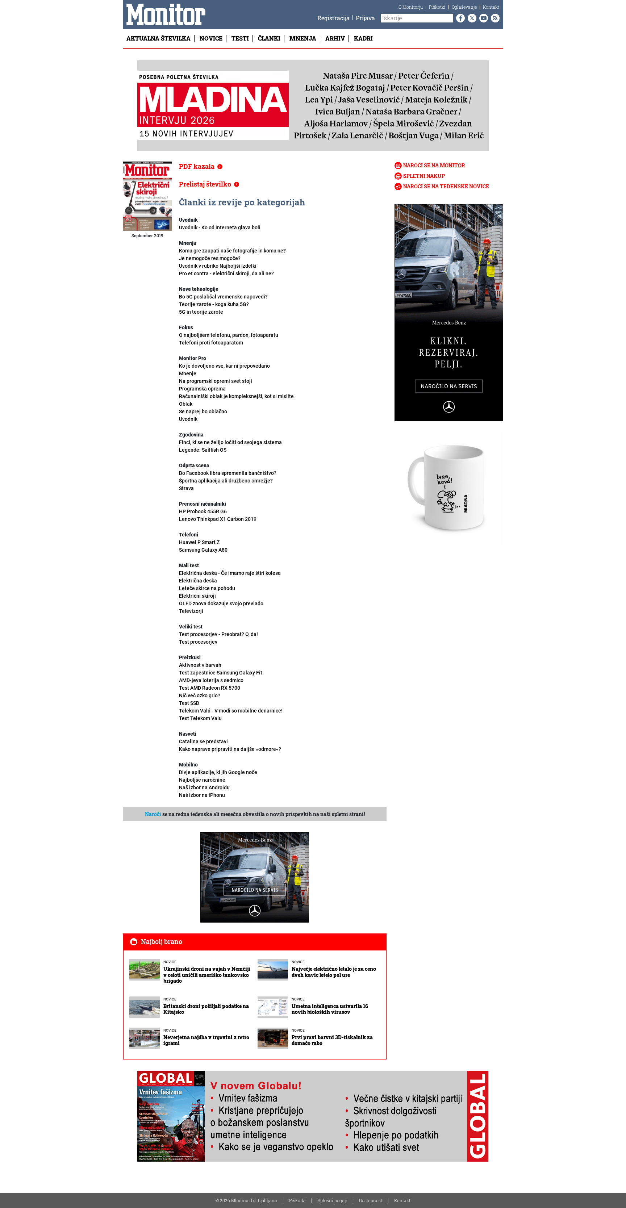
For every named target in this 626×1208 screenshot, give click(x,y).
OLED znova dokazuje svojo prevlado (221, 607)
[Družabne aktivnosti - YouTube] (482, 18)
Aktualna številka (158, 38)
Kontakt (491, 7)
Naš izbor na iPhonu (202, 795)
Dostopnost (370, 1200)
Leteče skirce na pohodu (207, 592)
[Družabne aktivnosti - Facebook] (459, 18)
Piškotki (437, 7)
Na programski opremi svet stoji (215, 385)
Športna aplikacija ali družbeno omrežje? (226, 484)
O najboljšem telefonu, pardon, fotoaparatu (228, 339)
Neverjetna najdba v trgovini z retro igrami (206, 1040)
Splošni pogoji (332, 1200)
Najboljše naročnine (202, 780)
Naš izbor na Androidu (204, 787)
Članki (269, 38)
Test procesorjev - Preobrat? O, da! (218, 638)
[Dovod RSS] (494, 18)
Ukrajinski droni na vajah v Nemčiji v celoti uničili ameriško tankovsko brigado (206, 975)
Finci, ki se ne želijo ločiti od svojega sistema (230, 446)
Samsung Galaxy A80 (203, 550)
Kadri (363, 38)
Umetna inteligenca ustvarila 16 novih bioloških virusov (330, 1009)
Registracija (333, 18)
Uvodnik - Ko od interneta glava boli (219, 227)
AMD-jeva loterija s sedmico (211, 684)
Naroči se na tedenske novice (446, 186)
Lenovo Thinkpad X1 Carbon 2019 (217, 519)
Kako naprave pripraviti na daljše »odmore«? (230, 749)
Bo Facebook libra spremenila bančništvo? (227, 473)
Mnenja (302, 38)
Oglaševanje (464, 7)
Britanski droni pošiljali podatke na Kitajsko (206, 1009)
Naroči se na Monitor (434, 165)
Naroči (153, 814)
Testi (240, 38)
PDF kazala (196, 166)
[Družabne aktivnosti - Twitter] (470, 18)
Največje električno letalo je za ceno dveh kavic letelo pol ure (334, 971)
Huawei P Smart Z (199, 542)
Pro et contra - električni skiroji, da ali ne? (226, 273)
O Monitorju (410, 7)
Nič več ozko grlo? (199, 699)
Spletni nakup (424, 175)
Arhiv (335, 38)
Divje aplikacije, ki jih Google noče (218, 772)
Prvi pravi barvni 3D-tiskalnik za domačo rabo (332, 1040)
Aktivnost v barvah (220, 669)
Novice (211, 38)
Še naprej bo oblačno (203, 415)
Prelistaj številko (205, 184)
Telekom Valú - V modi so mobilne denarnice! (231, 714)
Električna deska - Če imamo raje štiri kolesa (230, 577)
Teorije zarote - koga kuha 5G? (214, 308)
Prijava (365, 18)
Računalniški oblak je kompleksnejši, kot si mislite (236, 400)
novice (169, 962)
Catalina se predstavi (203, 741)
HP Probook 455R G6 (203, 511)
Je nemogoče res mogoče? (217, 262)
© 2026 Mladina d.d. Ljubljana (246, 1200)
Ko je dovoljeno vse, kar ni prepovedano (224, 369)
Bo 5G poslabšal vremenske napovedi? (223, 297)
